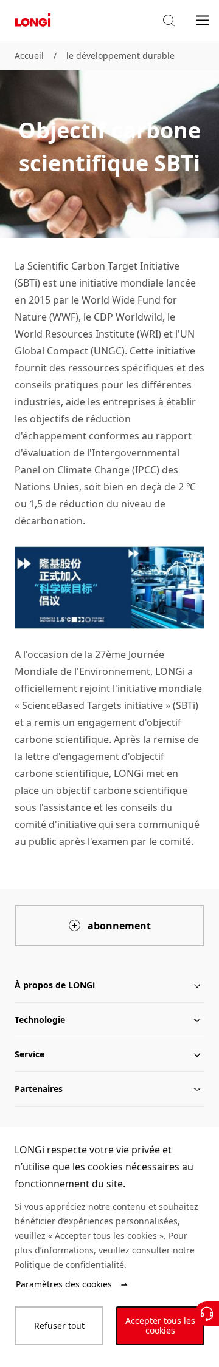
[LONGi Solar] (33, 20)
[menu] (202, 19)
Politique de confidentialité (69, 1264)
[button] (168, 20)
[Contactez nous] (207, 1313)
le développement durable (120, 55)
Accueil (29, 55)
